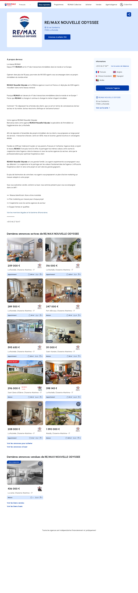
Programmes (58, 5)
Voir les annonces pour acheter (19, 443)
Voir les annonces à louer (17, 447)
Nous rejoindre (44, 5)
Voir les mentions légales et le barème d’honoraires (27, 212)
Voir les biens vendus (15, 503)
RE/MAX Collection (74, 5)
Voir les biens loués (15, 506)
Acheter (89, 5)
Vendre (98, 5)
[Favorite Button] (40, 240)
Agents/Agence (111, 5)
